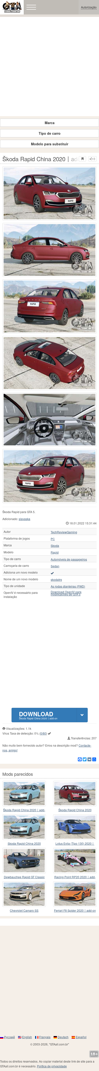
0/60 (43, 733)
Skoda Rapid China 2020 (24, 843)
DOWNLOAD (38, 715)
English (27, 1037)
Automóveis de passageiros (69, 559)
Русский (9, 1037)
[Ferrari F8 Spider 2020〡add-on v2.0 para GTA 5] (75, 894)
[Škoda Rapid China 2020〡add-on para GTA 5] (75, 793)
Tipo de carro (50, 133)
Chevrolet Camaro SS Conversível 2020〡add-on (24, 910)
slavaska (24, 519)
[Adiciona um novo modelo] (52, 572)
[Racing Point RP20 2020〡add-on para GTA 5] (75, 860)
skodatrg (56, 579)
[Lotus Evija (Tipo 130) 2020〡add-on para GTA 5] (75, 827)
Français (44, 1037)
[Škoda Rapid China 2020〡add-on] (49, 193)
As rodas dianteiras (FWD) (68, 586)
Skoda (55, 545)
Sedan (55, 566)
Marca (50, 122)
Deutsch (63, 1037)
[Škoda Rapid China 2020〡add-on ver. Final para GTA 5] (24, 793)
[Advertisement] (49, 66)
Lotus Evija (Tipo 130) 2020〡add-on (75, 843)
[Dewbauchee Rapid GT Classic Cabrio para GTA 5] (24, 860)
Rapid (55, 552)
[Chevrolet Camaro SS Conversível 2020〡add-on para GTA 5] (24, 894)
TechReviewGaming (64, 532)
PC (53, 539)
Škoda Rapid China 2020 (75, 810)
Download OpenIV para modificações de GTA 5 (66, 593)
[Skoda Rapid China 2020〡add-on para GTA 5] (24, 827)
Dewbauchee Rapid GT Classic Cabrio (24, 877)
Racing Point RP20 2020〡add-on (75, 877)
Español (81, 1037)
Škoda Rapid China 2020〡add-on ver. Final (24, 810)
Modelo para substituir (49, 143)
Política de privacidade (52, 1066)
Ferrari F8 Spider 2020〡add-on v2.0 (75, 910)
